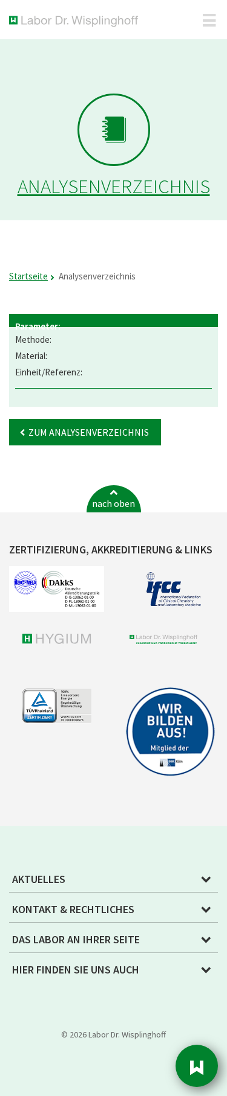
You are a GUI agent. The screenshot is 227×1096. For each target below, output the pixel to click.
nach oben (113, 503)
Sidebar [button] (197, 1066)
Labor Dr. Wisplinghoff (76, 21)
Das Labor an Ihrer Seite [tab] (76, 939)
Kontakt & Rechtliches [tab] (73, 909)
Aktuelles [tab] (38, 879)
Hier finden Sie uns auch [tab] (75, 970)
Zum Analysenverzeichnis (88, 432)
